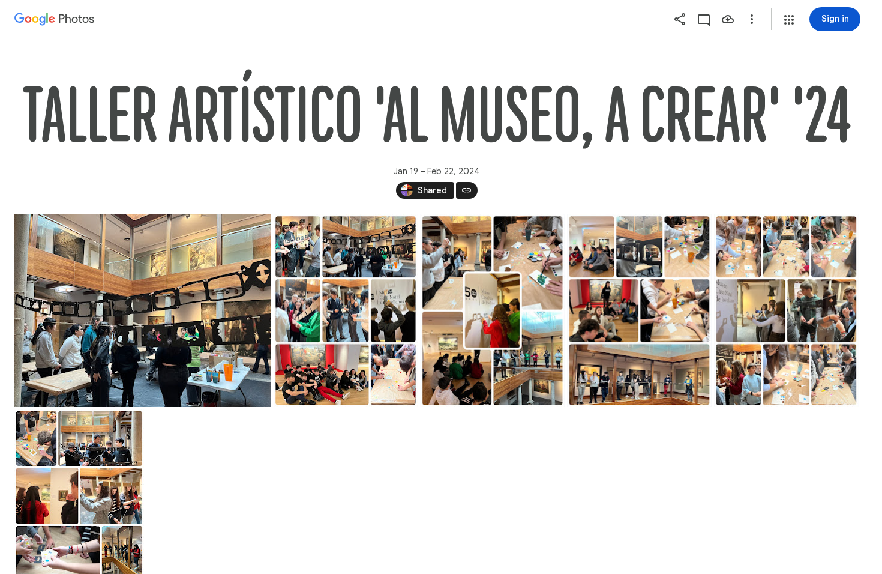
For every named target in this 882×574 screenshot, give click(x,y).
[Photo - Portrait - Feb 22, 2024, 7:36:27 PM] (346, 310)
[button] (789, 20)
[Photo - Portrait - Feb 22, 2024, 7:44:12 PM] (786, 310)
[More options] (752, 19)
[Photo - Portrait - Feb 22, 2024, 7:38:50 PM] (493, 310)
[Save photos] (728, 19)
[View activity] (704, 19)
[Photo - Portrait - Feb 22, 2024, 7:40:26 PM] (640, 310)
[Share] (680, 19)
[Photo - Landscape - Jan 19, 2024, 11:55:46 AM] (142, 310)
